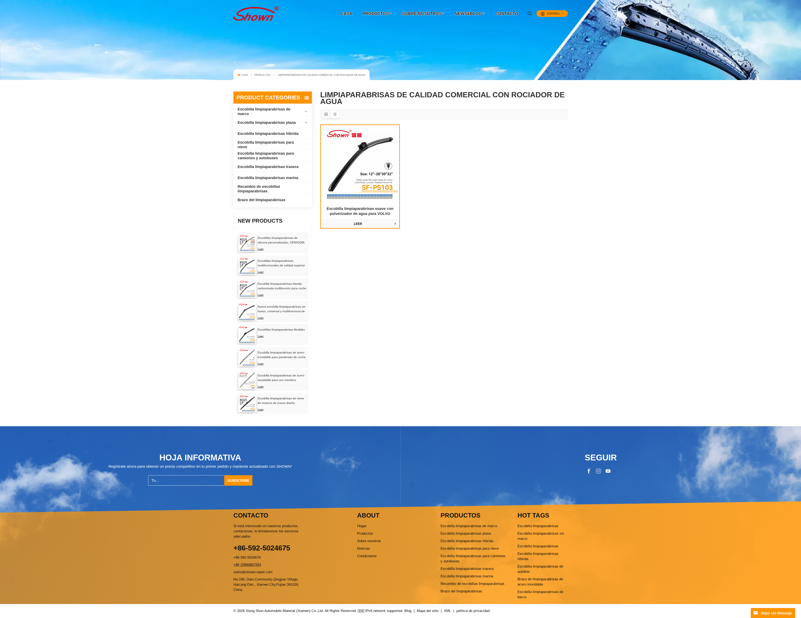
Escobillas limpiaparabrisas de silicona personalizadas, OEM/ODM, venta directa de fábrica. (281, 240)
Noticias (363, 548)
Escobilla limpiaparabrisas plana (267, 122)
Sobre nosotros (422, 13)
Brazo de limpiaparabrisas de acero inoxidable (540, 581)
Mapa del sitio (427, 611)
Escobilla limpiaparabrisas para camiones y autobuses (266, 155)
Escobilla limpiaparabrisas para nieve (266, 144)
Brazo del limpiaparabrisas (261, 200)
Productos (376, 13)
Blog (407, 611)
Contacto (506, 13)
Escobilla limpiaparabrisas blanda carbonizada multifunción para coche (282, 286)
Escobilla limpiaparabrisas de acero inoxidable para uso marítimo (281, 378)
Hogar (361, 526)
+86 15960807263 (247, 565)
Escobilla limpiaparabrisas (538, 526)
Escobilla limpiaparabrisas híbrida (268, 134)
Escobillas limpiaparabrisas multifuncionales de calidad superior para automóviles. (281, 263)
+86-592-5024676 (247, 557)
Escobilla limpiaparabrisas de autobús (540, 569)
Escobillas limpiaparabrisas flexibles (281, 329)
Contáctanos (367, 556)
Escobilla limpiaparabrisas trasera (268, 167)
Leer (261, 249)
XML (447, 611)
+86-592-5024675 (261, 547)
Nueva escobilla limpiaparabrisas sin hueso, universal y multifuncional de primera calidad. (282, 309)
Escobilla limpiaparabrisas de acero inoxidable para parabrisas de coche (282, 355)
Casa (346, 13)
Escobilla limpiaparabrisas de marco (264, 111)
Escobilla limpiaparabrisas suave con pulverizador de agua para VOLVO (360, 211)
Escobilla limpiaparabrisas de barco (540, 594)
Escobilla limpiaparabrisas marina (268, 178)
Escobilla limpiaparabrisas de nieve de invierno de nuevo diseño (281, 401)
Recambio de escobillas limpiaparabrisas (259, 188)
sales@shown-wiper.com (252, 572)
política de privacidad (473, 611)
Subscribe (238, 480)
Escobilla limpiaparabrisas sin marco (541, 536)
